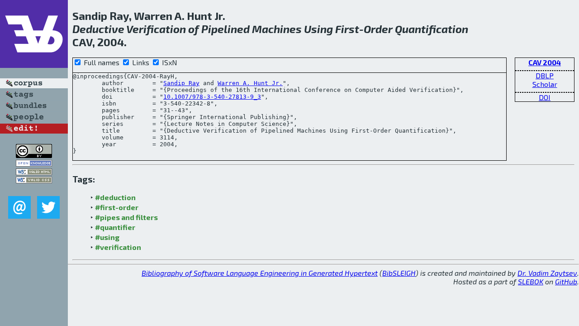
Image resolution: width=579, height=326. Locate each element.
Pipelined (225, 28)
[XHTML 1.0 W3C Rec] (34, 172)
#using (107, 237)
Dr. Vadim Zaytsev (547, 272)
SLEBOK (530, 281)
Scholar (544, 84)
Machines (277, 28)
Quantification (431, 28)
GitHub (566, 281)
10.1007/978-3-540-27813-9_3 (212, 96)
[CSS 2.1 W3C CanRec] (34, 189)
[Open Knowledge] (34, 163)
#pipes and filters (126, 217)
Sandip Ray (181, 83)
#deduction (115, 197)
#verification (118, 247)
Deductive (98, 28)
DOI (545, 97)
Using (318, 28)
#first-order (116, 207)
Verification (156, 28)
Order (378, 28)
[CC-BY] (34, 155)
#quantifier (115, 227)
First (347, 28)
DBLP (545, 75)
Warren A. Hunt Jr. (250, 83)
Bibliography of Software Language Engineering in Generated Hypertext (260, 272)
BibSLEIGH (399, 272)
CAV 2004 (544, 62)
